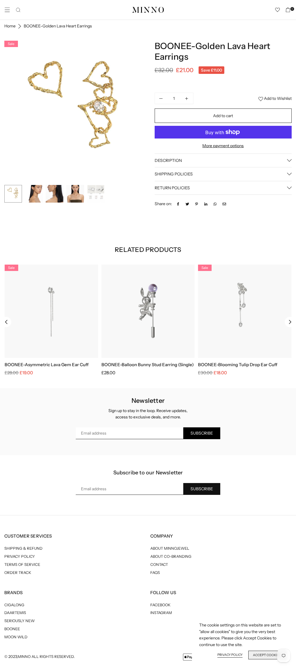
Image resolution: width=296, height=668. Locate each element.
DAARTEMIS (15, 612)
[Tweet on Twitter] (187, 204)
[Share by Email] (224, 204)
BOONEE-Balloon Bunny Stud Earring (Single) (147, 364)
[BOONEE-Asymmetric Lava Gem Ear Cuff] (51, 311)
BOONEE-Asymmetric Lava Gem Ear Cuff (46, 364)
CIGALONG (14, 604)
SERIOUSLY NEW (19, 620)
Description (168, 160)
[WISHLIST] (277, 10)
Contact (159, 564)
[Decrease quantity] (161, 98)
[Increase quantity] (186, 98)
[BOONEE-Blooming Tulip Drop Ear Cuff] (244, 311)
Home (10, 26)
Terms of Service (22, 564)
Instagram (161, 612)
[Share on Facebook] (178, 204)
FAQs (155, 572)
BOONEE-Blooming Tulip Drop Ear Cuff (237, 364)
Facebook (160, 604)
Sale (11, 44)
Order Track (17, 572)
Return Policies (172, 187)
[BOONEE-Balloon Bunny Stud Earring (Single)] (148, 311)
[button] (138, 111)
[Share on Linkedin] (205, 204)
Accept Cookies (267, 655)
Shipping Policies (174, 174)
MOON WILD (15, 637)
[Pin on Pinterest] (196, 204)
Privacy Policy (19, 556)
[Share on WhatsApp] (215, 204)
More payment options (223, 145)
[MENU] (7, 10)
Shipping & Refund (23, 548)
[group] (75, 111)
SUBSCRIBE (201, 433)
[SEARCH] (18, 10)
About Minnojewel (169, 548)
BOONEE (12, 628)
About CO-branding (170, 556)
